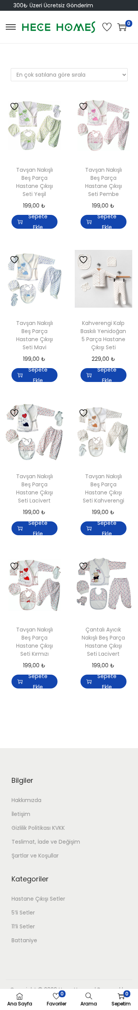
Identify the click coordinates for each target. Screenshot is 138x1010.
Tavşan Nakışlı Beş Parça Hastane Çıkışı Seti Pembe (103, 182)
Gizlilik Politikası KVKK (38, 828)
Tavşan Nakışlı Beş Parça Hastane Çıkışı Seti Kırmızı (34, 642)
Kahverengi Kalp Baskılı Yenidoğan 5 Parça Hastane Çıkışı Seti (103, 335)
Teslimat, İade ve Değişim (46, 842)
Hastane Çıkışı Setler (38, 899)
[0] (122, 27)
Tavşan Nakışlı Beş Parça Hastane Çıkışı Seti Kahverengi (103, 488)
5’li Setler (23, 912)
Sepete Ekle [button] (38, 222)
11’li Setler (23, 926)
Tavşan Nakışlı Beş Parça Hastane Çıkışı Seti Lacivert (34, 488)
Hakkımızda (26, 800)
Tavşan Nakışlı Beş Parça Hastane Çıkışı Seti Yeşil (34, 182)
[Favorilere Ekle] (15, 105)
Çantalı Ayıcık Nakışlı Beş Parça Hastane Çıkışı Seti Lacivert (103, 642)
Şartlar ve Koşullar (35, 855)
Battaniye (24, 940)
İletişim (21, 814)
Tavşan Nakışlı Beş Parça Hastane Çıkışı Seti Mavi (34, 335)
